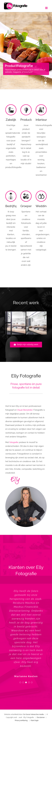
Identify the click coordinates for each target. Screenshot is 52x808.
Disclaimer (41, 717)
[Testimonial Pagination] (20, 682)
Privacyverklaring (21, 721)
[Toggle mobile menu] (46, 8)
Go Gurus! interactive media (33, 714)
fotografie (13, 442)
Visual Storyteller (25, 410)
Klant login (35, 721)
